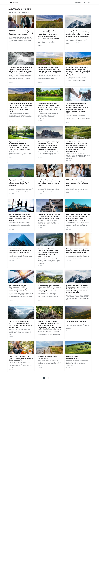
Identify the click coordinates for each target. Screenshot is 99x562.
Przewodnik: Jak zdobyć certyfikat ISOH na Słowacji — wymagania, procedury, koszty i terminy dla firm (49, 216)
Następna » (52, 377)
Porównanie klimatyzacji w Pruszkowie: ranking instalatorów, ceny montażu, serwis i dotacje (20, 250)
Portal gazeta (12, 2)
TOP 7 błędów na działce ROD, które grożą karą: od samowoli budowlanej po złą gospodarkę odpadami (21, 33)
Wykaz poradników (77, 2)
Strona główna (88, 2)
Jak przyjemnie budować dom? (76, 321)
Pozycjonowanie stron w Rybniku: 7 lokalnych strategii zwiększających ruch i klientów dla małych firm (77, 250)
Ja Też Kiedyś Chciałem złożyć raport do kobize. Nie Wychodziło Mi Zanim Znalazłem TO (21, 358)
